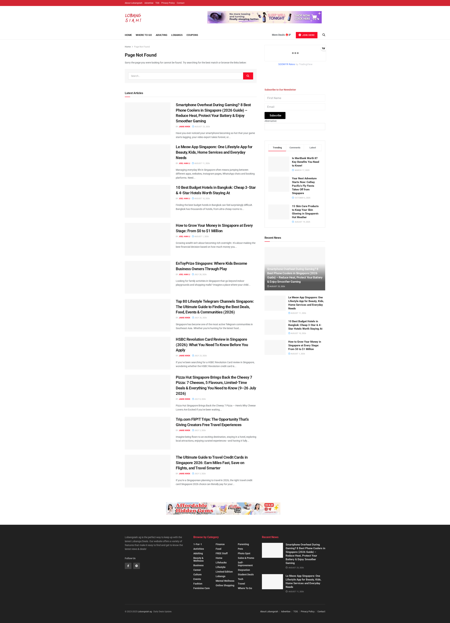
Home (128, 35)
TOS (157, 3)
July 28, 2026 (200, 274)
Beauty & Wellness (198, 559)
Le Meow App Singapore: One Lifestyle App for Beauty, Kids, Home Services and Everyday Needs (214, 152)
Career (197, 570)
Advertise (148, 3)
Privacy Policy (168, 3)
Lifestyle (221, 567)
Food (218, 548)
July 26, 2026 (200, 318)
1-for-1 (197, 544)
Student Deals (246, 574)
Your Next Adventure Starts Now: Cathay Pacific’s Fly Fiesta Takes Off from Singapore (304, 186)
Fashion (197, 583)
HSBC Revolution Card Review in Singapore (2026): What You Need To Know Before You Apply (212, 344)
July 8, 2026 (200, 399)
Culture (197, 574)
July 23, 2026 (200, 356)
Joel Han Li (184, 163)
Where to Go (144, 35)
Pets (240, 548)
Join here (308, 35)
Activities (198, 548)
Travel (241, 583)
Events (197, 579)
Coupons (192, 35)
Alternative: (271, 121)
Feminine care (201, 588)
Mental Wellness (225, 580)
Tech (240, 579)
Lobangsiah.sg (145, 611)
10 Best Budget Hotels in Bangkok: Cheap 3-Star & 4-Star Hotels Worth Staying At (305, 325)
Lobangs (177, 35)
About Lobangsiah (133, 3)
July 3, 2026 (200, 430)
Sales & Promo (246, 558)
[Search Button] (248, 75)
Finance (220, 544)
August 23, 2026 (202, 127)
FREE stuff (222, 553)
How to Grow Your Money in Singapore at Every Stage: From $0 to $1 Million (304, 345)
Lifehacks (221, 562)
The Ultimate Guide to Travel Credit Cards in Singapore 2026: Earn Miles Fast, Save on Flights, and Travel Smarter (212, 462)
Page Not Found (142, 47)
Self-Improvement (245, 564)
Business (198, 565)
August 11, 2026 (202, 163)
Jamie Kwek (184, 127)
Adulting (161, 35)
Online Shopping (225, 585)
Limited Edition (224, 571)
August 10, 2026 (202, 198)
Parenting (243, 544)
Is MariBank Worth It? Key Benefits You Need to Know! (305, 162)
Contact (180, 3)
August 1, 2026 (201, 236)
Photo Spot (244, 553)
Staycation (244, 570)
